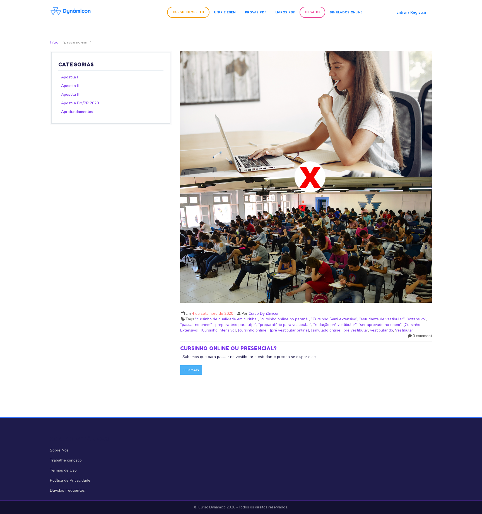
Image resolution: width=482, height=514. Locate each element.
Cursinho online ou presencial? (228, 348)
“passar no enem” (196, 324)
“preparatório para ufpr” (235, 324)
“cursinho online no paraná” (284, 319)
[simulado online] (326, 330)
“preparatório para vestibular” (284, 324)
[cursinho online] (253, 330)
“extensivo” (416, 319)
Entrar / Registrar (411, 12)
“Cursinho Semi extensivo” (334, 319)
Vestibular (404, 330)
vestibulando (381, 330)
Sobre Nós (59, 450)
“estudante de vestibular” (381, 319)
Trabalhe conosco (66, 460)
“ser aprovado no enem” (379, 324)
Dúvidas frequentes (67, 490)
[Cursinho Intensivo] (218, 330)
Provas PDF (255, 12)
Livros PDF (285, 12)
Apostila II (70, 85)
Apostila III (70, 94)
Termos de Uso (63, 470)
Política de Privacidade (70, 480)
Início (54, 42)
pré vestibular (356, 330)
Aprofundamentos (77, 111)
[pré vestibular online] (289, 330)
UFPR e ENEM (225, 12)
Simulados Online (346, 12)
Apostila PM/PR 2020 (80, 103)
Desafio (312, 12)
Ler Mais (191, 370)
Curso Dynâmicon (264, 313)
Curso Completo (188, 12)
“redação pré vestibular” (334, 324)
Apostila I (69, 77)
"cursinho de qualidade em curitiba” (226, 319)
